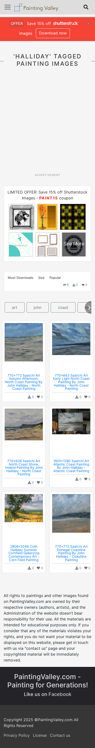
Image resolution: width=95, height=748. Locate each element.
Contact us (60, 735)
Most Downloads (20, 278)
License (40, 735)
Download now (53, 33)
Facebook (59, 694)
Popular (55, 278)
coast (63, 307)
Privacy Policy (17, 735)
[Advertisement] (47, 123)
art (14, 307)
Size (41, 278)
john (37, 307)
